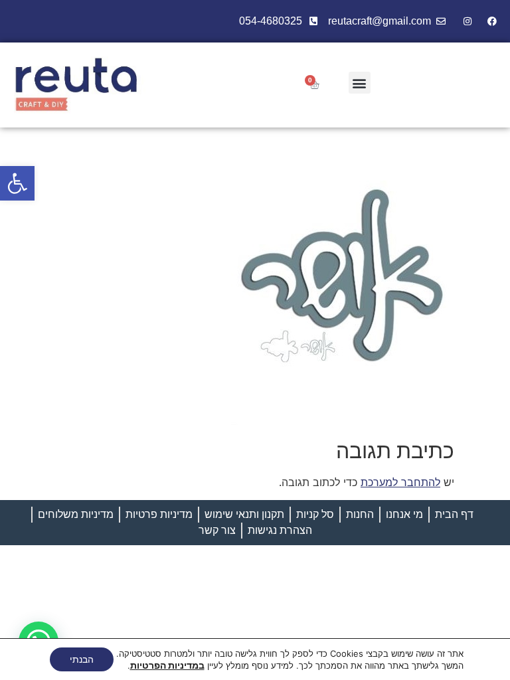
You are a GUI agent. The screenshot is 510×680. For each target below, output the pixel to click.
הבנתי (82, 659)
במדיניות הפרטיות (167, 665)
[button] (17, 183)
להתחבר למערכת (400, 482)
